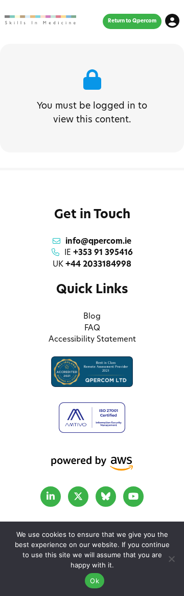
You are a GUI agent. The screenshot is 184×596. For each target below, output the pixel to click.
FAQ (92, 328)
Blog (92, 317)
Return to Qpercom (132, 21)
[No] (171, 559)
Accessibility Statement (92, 340)
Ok (94, 581)
